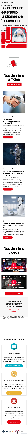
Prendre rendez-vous (14, 407)
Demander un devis (14, 353)
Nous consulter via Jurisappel (14, 380)
